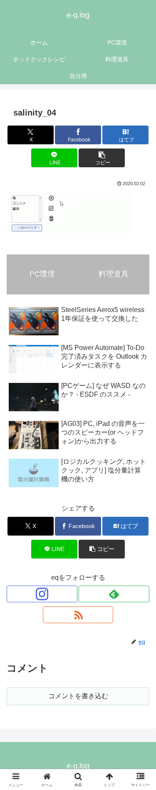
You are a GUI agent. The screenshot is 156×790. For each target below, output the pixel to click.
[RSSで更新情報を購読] (78, 614)
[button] (102, 157)
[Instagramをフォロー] (42, 594)
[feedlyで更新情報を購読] (114, 594)
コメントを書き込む (78, 695)
